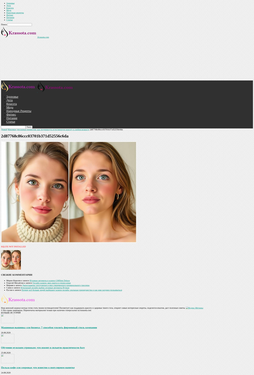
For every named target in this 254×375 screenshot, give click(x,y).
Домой (4, 129)
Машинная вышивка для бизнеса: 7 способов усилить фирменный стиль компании (49, 327)
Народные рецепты (15, 13)
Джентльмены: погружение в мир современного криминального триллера (55, 285)
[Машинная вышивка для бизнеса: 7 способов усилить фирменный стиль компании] (7, 322)
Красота (10, 8)
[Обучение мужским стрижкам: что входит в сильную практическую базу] (7, 342)
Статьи (9, 20)
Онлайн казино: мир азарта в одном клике (52, 283)
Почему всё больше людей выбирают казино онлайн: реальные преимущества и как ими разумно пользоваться (72, 290)
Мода (8, 10)
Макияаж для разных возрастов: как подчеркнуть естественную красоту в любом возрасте (48, 129)
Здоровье (10, 3)
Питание (10, 17)
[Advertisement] (127, 60)
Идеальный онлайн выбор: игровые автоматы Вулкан (45, 288)
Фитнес (9, 15)
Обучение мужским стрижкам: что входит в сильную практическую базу (43, 347)
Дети (8, 5)
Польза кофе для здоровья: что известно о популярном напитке (38, 367)
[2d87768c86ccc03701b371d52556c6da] (69, 242)
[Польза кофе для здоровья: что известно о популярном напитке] (7, 362)
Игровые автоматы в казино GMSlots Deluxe (50, 280)
